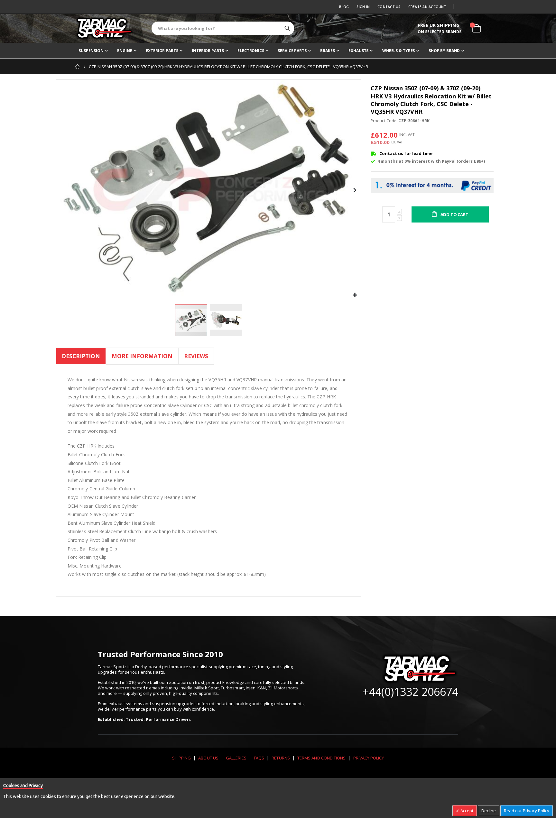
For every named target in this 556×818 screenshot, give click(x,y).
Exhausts (358, 50)
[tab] (81, 357)
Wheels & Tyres (398, 50)
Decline (488, 810)
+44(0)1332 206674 (410, 691)
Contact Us (389, 7)
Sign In (363, 7)
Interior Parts (208, 50)
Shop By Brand (444, 50)
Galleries (236, 758)
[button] (355, 295)
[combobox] (223, 28)
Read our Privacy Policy (526, 810)
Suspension (91, 50)
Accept (466, 810)
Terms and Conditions (321, 758)
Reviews (196, 356)
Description (81, 356)
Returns (281, 758)
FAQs (259, 758)
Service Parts (292, 50)
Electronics (250, 50)
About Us (208, 758)
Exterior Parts (162, 50)
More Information (142, 356)
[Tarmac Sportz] (104, 28)
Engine (124, 50)
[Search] (287, 28)
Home (77, 66)
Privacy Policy (368, 758)
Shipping (181, 758)
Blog (344, 7)
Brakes (327, 50)
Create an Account (427, 7)
